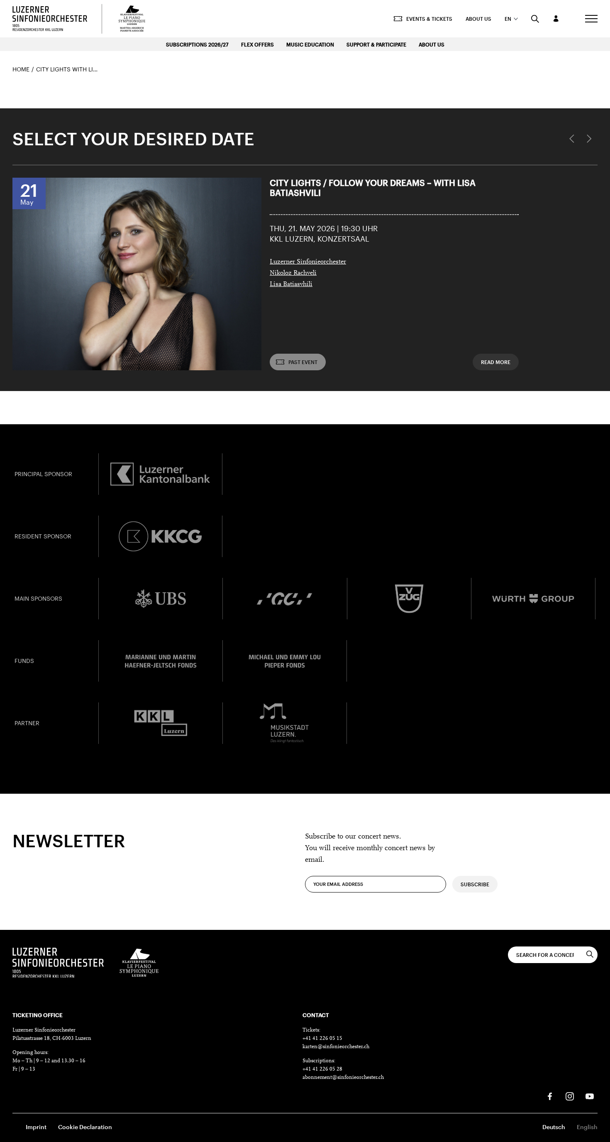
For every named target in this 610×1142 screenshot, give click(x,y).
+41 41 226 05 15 (322, 1038)
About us (478, 19)
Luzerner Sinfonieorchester (308, 262)
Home (20, 69)
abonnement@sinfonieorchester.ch (343, 1077)
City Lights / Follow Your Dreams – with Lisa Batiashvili (373, 188)
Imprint (36, 1126)
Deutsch (553, 1126)
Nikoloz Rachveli (293, 273)
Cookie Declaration (85, 1126)
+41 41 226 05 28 (322, 1069)
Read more (495, 362)
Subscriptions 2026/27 (197, 44)
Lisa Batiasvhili (291, 284)
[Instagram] (570, 1096)
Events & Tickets (429, 19)
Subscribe (475, 884)
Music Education (310, 44)
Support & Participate (376, 44)
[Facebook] (550, 1096)
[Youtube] (590, 1096)
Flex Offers (257, 44)
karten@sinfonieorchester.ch (336, 1046)
